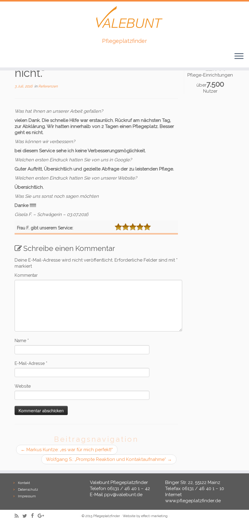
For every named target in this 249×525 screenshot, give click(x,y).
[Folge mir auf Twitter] (26, 516)
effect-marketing (154, 516)
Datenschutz (28, 490)
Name (22, 340)
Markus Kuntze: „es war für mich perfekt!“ (67, 449)
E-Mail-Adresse (31, 363)
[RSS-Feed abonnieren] (18, 516)
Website (23, 386)
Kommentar (26, 275)
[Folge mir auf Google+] (43, 516)
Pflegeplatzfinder (106, 516)
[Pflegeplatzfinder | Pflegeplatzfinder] (124, 20)
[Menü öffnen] (239, 56)
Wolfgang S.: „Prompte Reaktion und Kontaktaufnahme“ (109, 459)
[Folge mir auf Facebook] (34, 516)
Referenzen (48, 86)
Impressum (27, 496)
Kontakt (24, 483)
